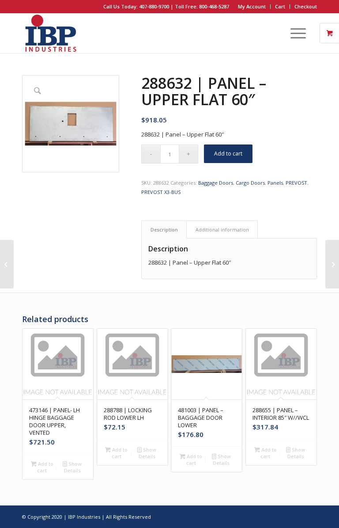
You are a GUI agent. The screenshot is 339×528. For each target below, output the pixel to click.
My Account (252, 6)
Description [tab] (164, 229)
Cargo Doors (250, 182)
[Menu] (294, 33)
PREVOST (296, 182)
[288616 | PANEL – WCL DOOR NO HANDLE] (7, 264)
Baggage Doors (215, 182)
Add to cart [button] (45, 467)
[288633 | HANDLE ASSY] (332, 264)
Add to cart (228, 153)
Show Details (73, 467)
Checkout (305, 6)
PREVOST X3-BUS (161, 192)
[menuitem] (252, 6)
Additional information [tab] (222, 229)
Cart (280, 6)
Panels (275, 182)
